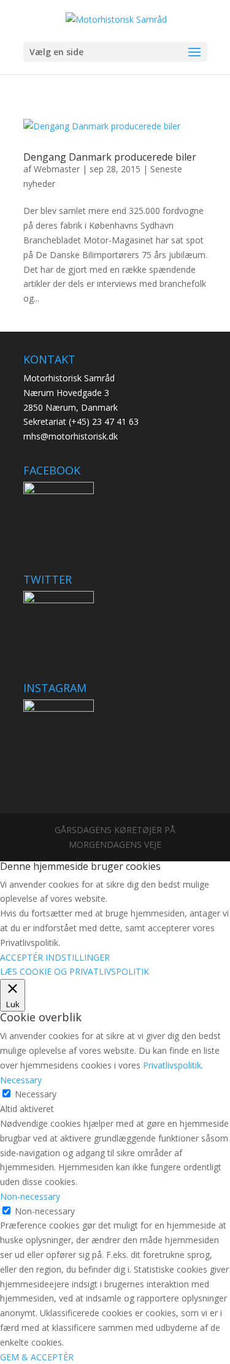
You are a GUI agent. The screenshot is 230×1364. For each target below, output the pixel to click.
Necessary (35, 1094)
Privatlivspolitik (172, 1065)
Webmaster (57, 169)
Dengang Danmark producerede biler (109, 157)
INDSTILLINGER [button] (77, 957)
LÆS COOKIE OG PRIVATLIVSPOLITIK (74, 971)
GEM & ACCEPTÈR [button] (37, 1357)
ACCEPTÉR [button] (21, 957)
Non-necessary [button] (30, 1196)
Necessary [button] (21, 1080)
